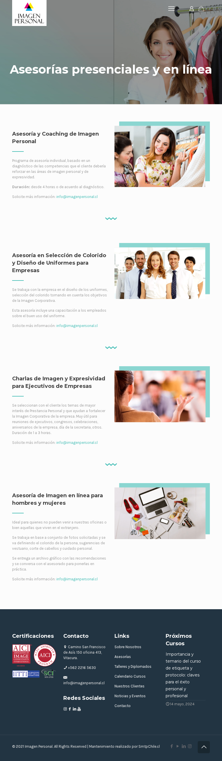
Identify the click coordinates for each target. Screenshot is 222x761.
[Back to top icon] (204, 747)
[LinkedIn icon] (184, 746)
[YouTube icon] (177, 746)
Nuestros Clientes (129, 686)
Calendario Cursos (130, 676)
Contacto (122, 706)
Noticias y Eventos (130, 696)
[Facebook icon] (171, 746)
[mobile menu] (171, 9)
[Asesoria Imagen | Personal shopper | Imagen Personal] (29, 13)
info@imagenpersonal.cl (77, 197)
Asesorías (122, 657)
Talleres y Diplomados (132, 666)
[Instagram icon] (190, 746)
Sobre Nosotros (127, 647)
